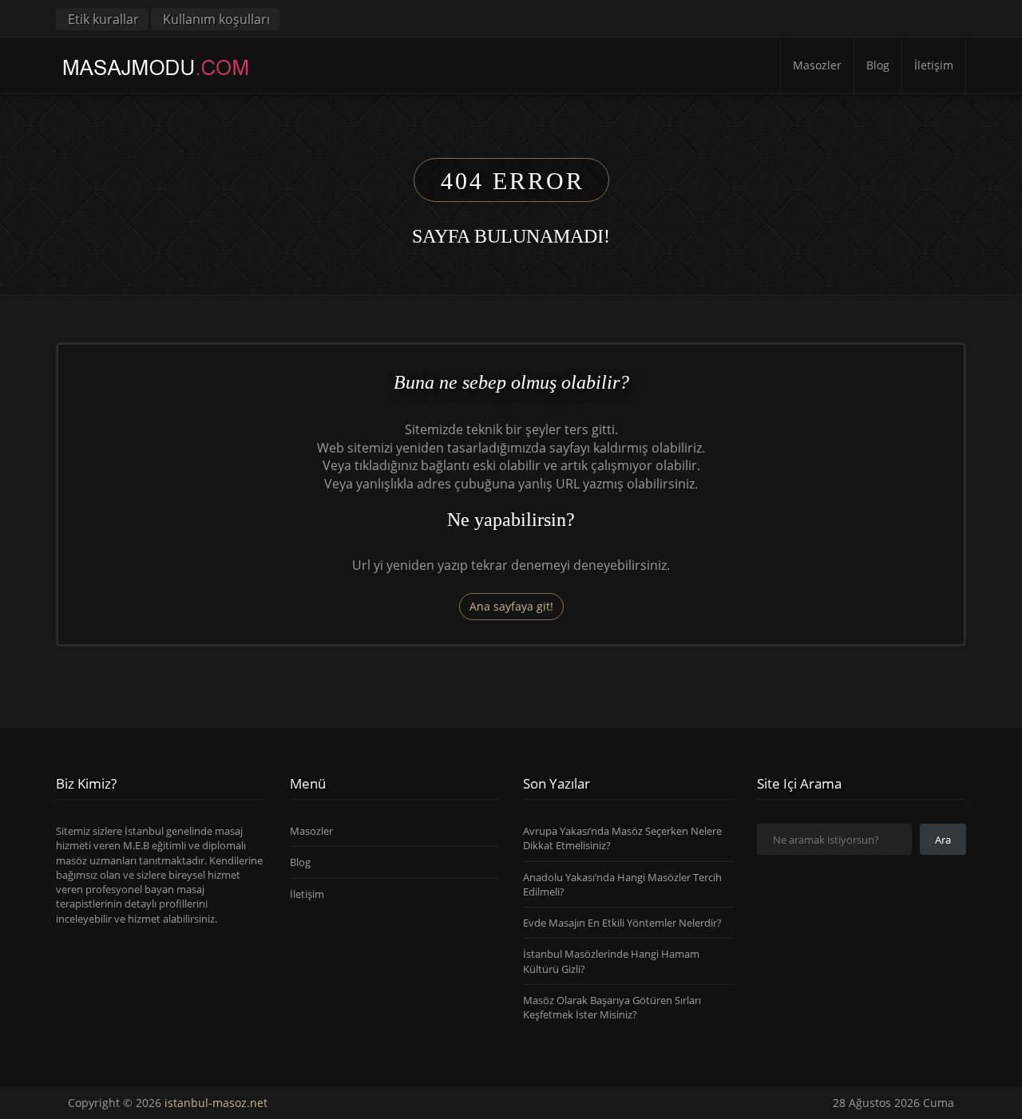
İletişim (933, 65)
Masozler (817, 65)
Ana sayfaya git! (511, 606)
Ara (943, 839)
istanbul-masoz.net (215, 1102)
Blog (877, 65)
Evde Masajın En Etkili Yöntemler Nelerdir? (622, 922)
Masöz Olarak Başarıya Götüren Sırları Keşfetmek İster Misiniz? (612, 1007)
